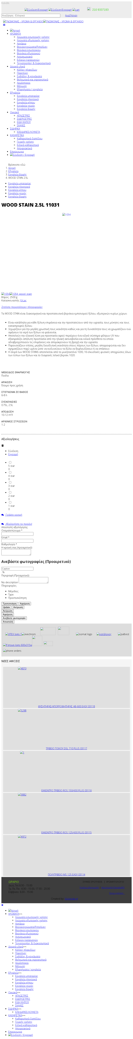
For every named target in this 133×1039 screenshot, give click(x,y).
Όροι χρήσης (117, 893)
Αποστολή (8, 621)
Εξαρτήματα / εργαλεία (30, 89)
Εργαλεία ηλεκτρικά (28, 99)
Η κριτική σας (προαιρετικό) (16, 547)
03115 (88, 832)
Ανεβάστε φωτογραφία (14, 618)
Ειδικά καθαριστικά (28, 145)
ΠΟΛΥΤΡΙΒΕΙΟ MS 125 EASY (63, 874)
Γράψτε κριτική (13, 514)
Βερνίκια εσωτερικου (29, 50)
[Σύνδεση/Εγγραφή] (36, 9)
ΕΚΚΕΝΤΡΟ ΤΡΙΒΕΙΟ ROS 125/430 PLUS (63, 832)
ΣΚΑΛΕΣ (21, 125)
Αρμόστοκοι (23, 82)
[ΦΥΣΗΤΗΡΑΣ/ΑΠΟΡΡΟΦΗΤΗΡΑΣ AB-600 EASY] (22, 668)
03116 (88, 790)
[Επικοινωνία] (60, 9)
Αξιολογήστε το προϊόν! (18, 524)
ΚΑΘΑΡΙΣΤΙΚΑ (17, 135)
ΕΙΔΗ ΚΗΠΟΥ (24, 122)
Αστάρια (21, 43)
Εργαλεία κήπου (26, 102)
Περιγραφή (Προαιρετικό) (15, 575)
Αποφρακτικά (24, 148)
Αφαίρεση (25, 603)
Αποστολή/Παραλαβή (113, 887)
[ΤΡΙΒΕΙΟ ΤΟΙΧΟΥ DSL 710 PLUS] (22, 710)
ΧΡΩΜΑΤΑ (15, 33)
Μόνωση (22, 86)
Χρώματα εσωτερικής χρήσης (33, 37)
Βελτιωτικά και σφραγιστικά (32, 79)
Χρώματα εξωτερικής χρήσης (33, 40)
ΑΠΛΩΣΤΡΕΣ (23, 115)
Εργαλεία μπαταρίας (28, 96)
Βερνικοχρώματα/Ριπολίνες (32, 46)
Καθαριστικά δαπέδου (29, 138)
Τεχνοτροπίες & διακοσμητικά (34, 63)
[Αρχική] (15, 30)
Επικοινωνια (17, 151)
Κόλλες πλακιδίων (27, 69)
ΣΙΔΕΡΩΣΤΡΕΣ (24, 118)
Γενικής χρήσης (25, 141)
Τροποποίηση (9, 603)
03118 (91, 706)
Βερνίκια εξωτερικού (28, 53)
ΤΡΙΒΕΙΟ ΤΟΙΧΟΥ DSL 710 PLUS (63, 748)
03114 (81, 874)
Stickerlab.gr (71, 898)
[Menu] (4, 24)
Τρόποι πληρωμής (89, 887)
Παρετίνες (22, 73)
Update (6, 607)
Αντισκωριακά (24, 56)
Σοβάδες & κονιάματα (29, 76)
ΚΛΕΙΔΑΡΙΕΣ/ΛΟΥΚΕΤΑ (28, 132)
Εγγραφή (13, 454)
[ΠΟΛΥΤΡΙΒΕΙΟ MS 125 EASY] (22, 836)
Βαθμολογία (9, 544)
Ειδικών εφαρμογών (28, 60)
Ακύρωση (18, 607)
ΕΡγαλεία (15, 92)
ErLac (23, 300)
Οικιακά (14, 112)
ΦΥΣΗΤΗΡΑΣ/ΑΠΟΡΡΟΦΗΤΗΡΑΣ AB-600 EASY (63, 706)
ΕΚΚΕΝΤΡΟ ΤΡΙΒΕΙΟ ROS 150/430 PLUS (63, 790)
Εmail (5, 537)
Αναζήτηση (71, 15)
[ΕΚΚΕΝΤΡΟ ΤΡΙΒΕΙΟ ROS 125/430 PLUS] (22, 794)
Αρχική (12, 168)
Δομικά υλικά (17, 66)
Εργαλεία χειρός (26, 105)
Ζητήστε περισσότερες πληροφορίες (22, 307)
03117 (83, 748)
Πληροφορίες (8, 585)
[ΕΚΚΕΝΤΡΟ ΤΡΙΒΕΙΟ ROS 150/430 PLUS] (22, 752)
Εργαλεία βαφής (26, 109)
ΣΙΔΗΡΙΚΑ (15, 128)
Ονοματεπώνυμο (11, 530)
